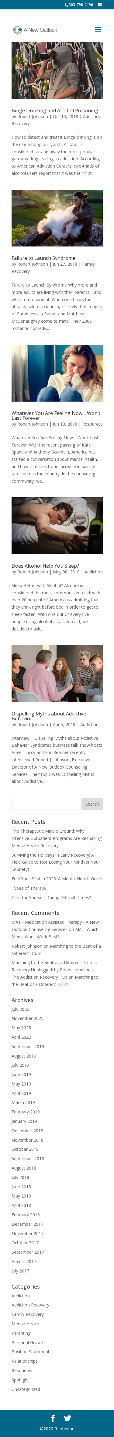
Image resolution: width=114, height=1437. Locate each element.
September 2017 (28, 1252)
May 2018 (21, 1196)
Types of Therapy (29, 888)
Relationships (25, 1361)
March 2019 (23, 1102)
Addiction (94, 572)
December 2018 (27, 1130)
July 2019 (20, 1065)
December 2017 (27, 1224)
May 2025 (21, 1028)
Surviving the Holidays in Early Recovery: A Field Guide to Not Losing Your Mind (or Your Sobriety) (56, 862)
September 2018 (28, 1158)
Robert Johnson (32, 116)
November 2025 (27, 1018)
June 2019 (21, 1074)
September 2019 (28, 1046)
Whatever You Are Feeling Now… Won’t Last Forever (56, 415)
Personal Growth (28, 1342)
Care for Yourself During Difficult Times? (51, 897)
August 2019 (24, 1056)
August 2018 (24, 1168)
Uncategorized (26, 1389)
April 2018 (21, 1205)
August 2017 (24, 1261)
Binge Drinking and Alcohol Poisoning (55, 110)
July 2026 (20, 1009)
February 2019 (26, 1112)
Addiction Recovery (30, 1305)
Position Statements (32, 1351)
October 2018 (25, 1149)
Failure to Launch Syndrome (43, 258)
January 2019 (24, 1121)
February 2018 (26, 1215)
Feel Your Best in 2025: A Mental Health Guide (57, 879)
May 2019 (21, 1084)
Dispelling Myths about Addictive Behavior (49, 716)
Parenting (21, 1333)
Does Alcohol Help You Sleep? (45, 565)
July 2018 (20, 1177)
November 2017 (27, 1233)
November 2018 (27, 1140)
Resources (92, 424)
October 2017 (25, 1242)
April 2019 (21, 1093)
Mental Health (25, 1324)
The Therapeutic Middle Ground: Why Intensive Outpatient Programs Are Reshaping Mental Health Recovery (57, 838)
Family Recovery (28, 1314)
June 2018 (21, 1187)
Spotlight (20, 1380)
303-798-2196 (81, 4)
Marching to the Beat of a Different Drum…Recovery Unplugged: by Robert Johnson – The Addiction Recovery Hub (54, 970)
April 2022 (21, 1037)
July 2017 (20, 1271)
